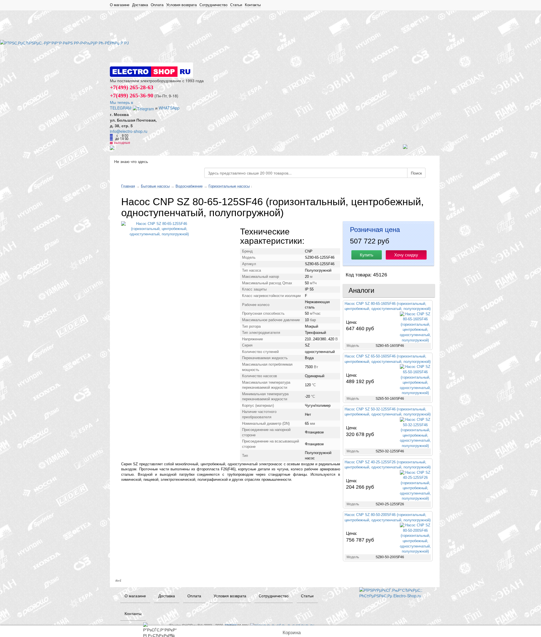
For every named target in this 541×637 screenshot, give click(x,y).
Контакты (253, 4)
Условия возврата (181, 4)
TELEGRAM (121, 108)
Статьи (236, 4)
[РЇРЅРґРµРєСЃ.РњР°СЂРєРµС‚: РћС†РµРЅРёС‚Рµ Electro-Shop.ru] (395, 592)
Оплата (157, 4)
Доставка (140, 4)
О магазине (119, 4)
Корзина (292, 632)
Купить (366, 254)
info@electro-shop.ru (128, 131)
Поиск (416, 173)
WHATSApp (169, 108)
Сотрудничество (213, 4)
